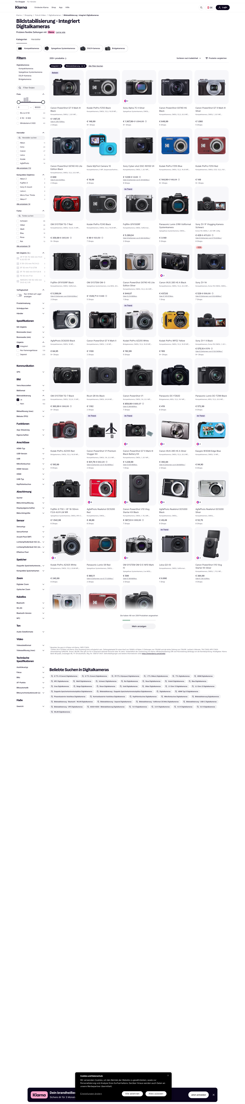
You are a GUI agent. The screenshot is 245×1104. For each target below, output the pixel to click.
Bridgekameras (25, 79)
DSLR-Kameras (25, 76)
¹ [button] (136, 180)
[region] (123, 1086)
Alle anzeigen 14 (23, 204)
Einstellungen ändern (91, 1094)
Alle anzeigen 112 (24, 168)
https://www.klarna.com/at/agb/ (153, 653)
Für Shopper (20, 2)
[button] (210, 7)
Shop (54, 7)
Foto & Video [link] (40, 15)
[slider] (18, 102)
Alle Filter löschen (96, 66)
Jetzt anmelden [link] (198, 1095)
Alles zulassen (156, 1094)
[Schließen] (168, 1075)
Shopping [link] (28, 15)
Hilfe (67, 7)
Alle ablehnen (132, 1094)
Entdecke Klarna (41, 7)
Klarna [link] (19, 15)
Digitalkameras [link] (55, 15)
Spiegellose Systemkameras (30, 72)
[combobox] (189, 58)
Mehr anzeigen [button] (139, 626)
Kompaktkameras (26, 69)
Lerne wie (60, 32)
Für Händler (31, 2)
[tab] (21, 39)
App (60, 7)
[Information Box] (65, 58)
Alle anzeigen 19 (23, 246)
